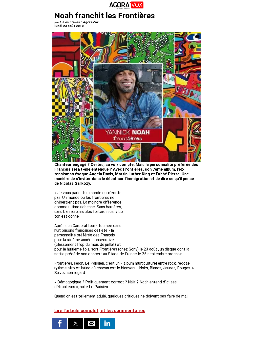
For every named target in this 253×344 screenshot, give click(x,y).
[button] (59, 323)
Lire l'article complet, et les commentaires (99, 310)
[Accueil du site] (126, 8)
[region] (162, 216)
